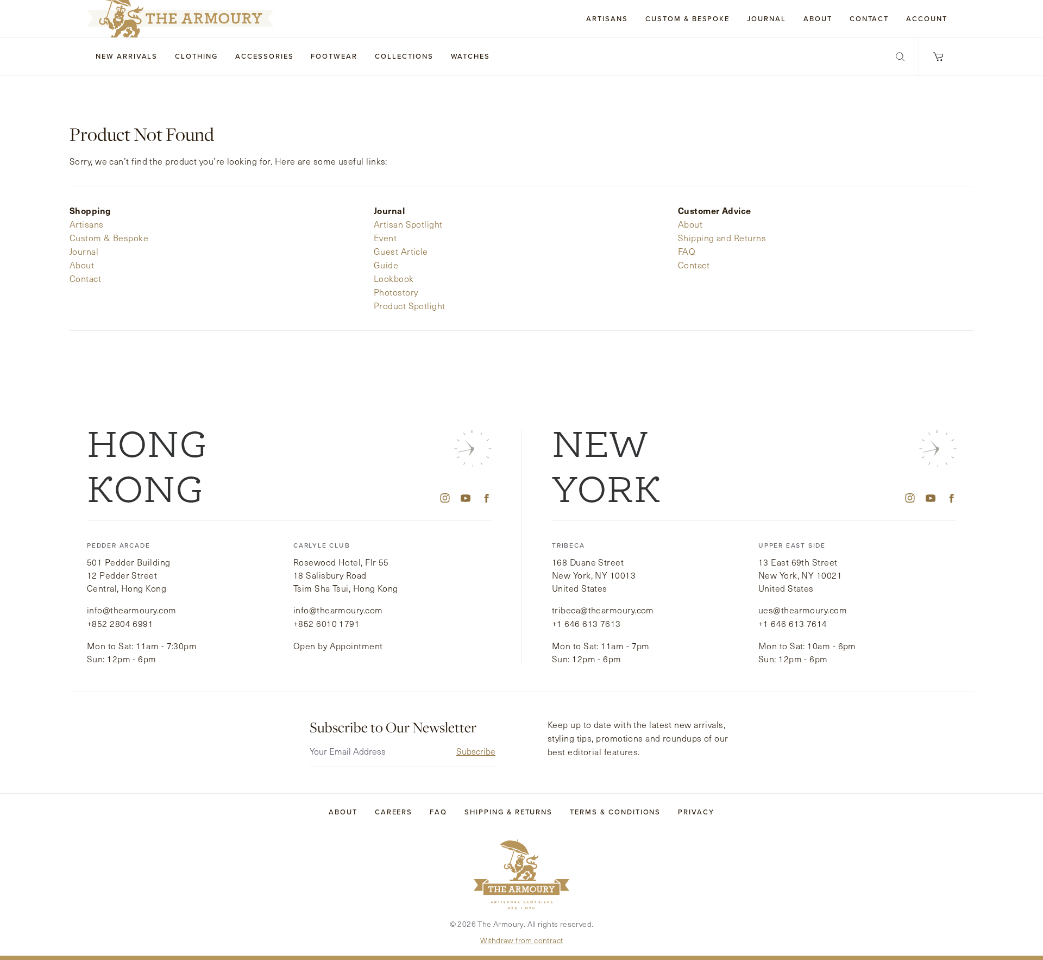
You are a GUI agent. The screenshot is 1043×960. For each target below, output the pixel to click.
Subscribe (475, 751)
